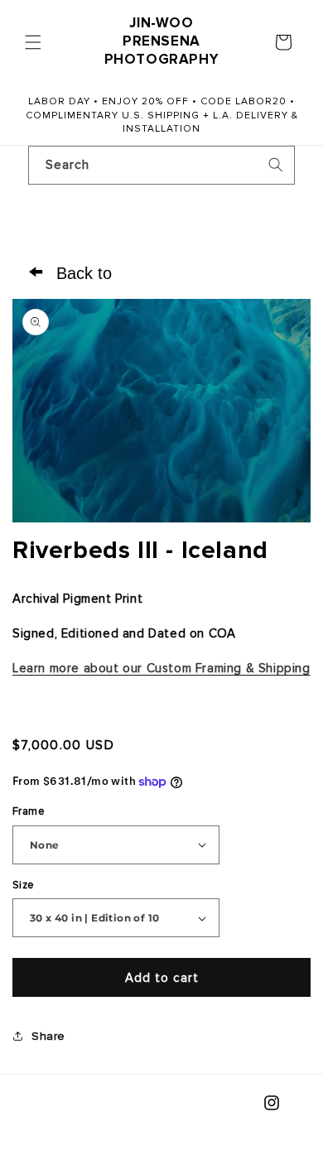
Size (23, 885)
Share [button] (48, 1036)
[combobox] (161, 165)
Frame (28, 811)
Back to (70, 271)
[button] (33, 42)
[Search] (276, 165)
